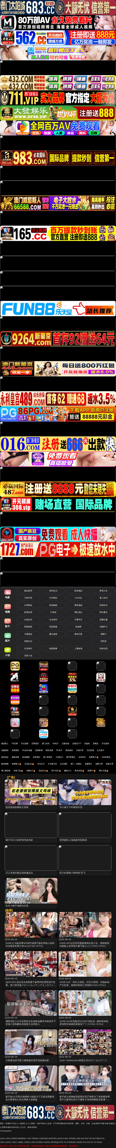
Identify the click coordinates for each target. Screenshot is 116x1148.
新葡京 (95, 743)
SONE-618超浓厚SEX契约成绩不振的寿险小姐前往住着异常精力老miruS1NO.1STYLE (30, 944)
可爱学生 (78, 619)
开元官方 (41, 764)
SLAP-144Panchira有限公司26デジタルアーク (83, 1060)
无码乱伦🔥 (29, 764)
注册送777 (76, 743)
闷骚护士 (104, 626)
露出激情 (53, 634)
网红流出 (78, 612)
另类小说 (28, 655)
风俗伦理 (104, 648)
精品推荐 (28, 590)
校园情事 (53, 648)
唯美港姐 (78, 605)
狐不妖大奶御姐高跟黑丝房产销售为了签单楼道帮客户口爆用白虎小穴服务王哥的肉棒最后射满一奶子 (85, 1099)
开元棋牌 (24, 743)
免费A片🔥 (30, 770)
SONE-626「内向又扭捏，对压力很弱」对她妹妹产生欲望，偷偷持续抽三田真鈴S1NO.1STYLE (84, 983)
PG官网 (15, 743)
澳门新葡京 (47, 757)
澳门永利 (45, 743)
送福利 (87, 743)
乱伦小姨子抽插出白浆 (17, 905)
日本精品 (53, 597)
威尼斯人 (5, 743)
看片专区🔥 (56, 770)
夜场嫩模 (26, 757)
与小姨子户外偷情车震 (71, 807)
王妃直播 (90, 750)
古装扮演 (28, 619)
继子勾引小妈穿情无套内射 (19, 839)
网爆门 (103, 634)
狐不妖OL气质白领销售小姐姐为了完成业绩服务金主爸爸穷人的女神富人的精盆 (30, 1098)
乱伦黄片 (101, 750)
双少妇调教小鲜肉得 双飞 (72, 872)
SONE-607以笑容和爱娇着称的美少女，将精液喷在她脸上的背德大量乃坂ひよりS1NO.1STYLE (84, 944)
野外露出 (104, 612)
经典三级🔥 (18, 770)
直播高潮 (39, 750)
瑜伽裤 (78, 626)
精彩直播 (49, 750)
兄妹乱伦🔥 (43, 770)
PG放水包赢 (27, 750)
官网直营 (35, 743)
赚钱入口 (68, 770)
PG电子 (56, 743)
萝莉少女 (104, 590)
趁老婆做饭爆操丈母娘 (17, 807)
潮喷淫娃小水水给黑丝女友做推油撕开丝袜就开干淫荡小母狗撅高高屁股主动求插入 (31, 1022)
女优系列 (53, 619)
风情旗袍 (28, 626)
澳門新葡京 (70, 757)
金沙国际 (64, 764)
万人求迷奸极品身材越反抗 (19, 872)
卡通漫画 (28, 634)
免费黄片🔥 (16, 764)
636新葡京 (106, 757)
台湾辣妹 (28, 605)
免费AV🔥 (91, 770)
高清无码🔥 (79, 770)
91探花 (53, 612)
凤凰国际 (15, 750)
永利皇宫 (82, 757)
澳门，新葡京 (76, 764)
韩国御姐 (53, 605)
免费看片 (88, 764)
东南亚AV (103, 605)
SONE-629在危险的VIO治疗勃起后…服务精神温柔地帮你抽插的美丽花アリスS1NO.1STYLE (84, 1022)
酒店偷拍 (69, 750)
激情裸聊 (5, 764)
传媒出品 (28, 641)
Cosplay (78, 597)
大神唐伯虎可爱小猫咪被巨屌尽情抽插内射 (27, 1060)
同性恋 (103, 641)
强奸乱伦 (53, 590)
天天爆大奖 (52, 764)
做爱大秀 (99, 764)
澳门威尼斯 (5, 770)
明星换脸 (53, 626)
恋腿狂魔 (104, 619)
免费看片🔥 (94, 757)
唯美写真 (78, 634)
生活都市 (28, 648)
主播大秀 (80, 750)
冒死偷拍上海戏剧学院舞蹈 (73, 839)
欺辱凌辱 (28, 612)
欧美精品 (78, 590)
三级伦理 (28, 597)
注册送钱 (65, 743)
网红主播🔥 (104, 770)
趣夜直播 (15, 757)
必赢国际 (5, 750)
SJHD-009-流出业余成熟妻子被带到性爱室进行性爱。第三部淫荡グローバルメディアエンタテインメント (31, 984)
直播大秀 (109, 764)
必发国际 (36, 757)
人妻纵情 (78, 648)
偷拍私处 (5, 757)
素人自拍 (104, 597)
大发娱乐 (59, 757)
